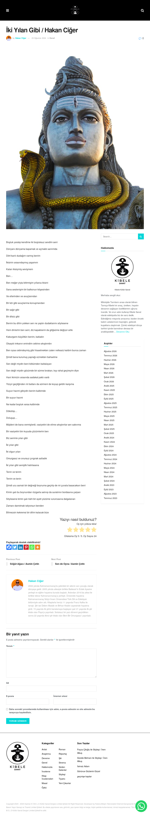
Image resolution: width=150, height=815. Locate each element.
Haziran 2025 (110, 411)
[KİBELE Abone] (141, 806)
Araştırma (46, 753)
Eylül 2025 (109, 398)
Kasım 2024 (109, 441)
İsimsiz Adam (83, 766)
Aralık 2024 (109, 437)
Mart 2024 (108, 476)
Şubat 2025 (109, 428)
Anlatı (44, 749)
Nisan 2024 (109, 472)
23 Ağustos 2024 (39, 38)
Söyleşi (62, 774)
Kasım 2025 (109, 389)
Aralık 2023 (109, 485)
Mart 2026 (108, 372)
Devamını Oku (122, 331)
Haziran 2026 (110, 359)
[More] (37, 547)
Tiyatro (62, 778)
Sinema (62, 762)
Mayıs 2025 (109, 415)
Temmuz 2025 (110, 407)
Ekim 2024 (109, 446)
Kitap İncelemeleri (47, 777)
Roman (62, 749)
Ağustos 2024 (110, 454)
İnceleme (46, 771)
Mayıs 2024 (109, 467)
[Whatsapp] (31, 547)
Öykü (44, 787)
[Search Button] (141, 236)
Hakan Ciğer (20, 38)
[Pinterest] (26, 547)
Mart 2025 (108, 424)
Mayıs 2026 (109, 364)
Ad (7, 682)
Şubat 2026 (109, 377)
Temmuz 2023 (110, 498)
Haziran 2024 (110, 463)
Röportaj (63, 753)
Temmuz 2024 (110, 459)
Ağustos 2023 (110, 493)
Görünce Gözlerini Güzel (88, 771)
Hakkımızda (47, 767)
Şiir (60, 758)
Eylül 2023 (109, 489)
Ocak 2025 (109, 433)
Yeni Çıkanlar (65, 783)
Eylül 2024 (109, 450)
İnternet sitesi (60, 696)
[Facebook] (9, 547)
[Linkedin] (20, 547)
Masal (44, 783)
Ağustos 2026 (110, 351)
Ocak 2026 (109, 381)
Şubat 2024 (109, 480)
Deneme (46, 758)
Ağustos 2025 (110, 403)
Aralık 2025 (109, 385)
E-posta (10, 696)
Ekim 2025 (109, 394)
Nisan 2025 (109, 420)
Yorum (10, 645)
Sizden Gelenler (63, 768)
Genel (52, 38)
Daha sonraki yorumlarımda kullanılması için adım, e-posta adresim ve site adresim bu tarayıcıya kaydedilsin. (52, 711)
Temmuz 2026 (110, 355)
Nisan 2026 (109, 368)
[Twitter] (14, 547)
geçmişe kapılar (84, 776)
